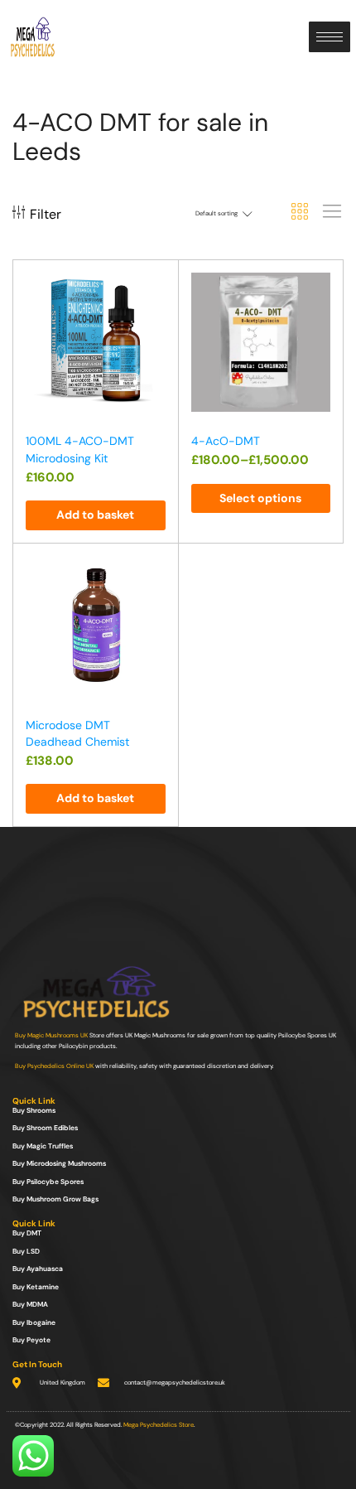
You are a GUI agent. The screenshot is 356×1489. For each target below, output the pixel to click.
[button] (96, 515)
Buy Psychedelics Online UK (54, 1066)
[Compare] (158, 316)
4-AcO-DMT (225, 440)
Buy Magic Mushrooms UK (51, 1035)
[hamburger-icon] (329, 37)
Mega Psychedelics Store (158, 1425)
